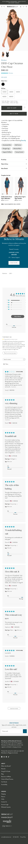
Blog (2, 774)
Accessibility (4, 784)
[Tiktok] (8, 756)
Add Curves (18, 145)
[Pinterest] (6, 756)
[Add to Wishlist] (24, 107)
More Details (4, 168)
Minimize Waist (17, 148)
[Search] (5, 6)
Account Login (4, 804)
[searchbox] (13, 359)
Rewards (3, 769)
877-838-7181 (16, 837)
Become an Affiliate (6, 776)
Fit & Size (3, 160)
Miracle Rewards (11, 1)
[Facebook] (1, 756)
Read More (14, 263)
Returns (3, 796)
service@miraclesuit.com (6, 837)
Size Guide (4, 77)
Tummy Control (19, 152)
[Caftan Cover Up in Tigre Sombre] (21, 186)
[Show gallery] (14, 30)
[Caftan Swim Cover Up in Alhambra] (7, 186)
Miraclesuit (4, 60)
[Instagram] (4, 756)
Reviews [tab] (4, 273)
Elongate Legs (6, 148)
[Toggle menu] (1, 6)
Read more (13, 387)
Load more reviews (14, 708)
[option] (14, 30)
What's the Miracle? (6, 766)
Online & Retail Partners (7, 779)
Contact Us (4, 802)
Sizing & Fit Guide (5, 771)
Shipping (3, 794)
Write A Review (17, 316)
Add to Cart (11, 108)
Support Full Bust (7, 152)
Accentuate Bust (7, 145)
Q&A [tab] (10, 273)
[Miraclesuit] (12, 6)
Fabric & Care (4, 164)
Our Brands (4, 782)
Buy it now (14, 114)
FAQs (2, 799)
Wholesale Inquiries (6, 807)
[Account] (20, 6)
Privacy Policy (23, 837)
